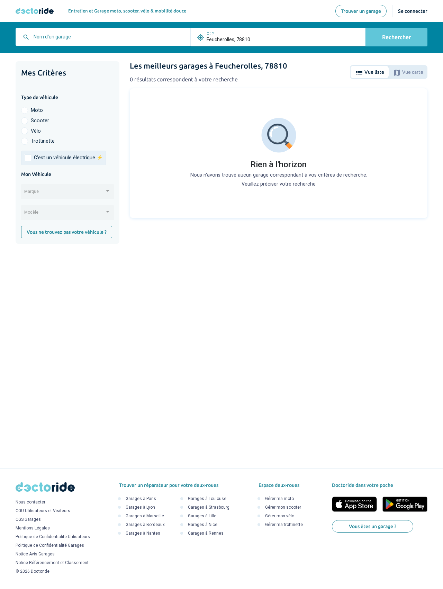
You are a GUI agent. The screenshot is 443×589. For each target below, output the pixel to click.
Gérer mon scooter (283, 507)
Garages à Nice (202, 524)
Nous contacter (30, 502)
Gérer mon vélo (279, 516)
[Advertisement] (67, 356)
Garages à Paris (141, 498)
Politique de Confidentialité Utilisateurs (53, 536)
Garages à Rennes (206, 533)
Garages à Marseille (145, 516)
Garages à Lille (202, 516)
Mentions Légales (33, 528)
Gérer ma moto (279, 498)
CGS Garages (28, 519)
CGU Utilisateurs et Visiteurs (43, 510)
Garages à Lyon (140, 507)
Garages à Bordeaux (145, 524)
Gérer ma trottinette (284, 524)
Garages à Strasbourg (208, 507)
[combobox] (110, 39)
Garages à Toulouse (207, 498)
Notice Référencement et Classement (52, 562)
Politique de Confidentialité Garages (50, 545)
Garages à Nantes (143, 533)
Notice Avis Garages (35, 554)
